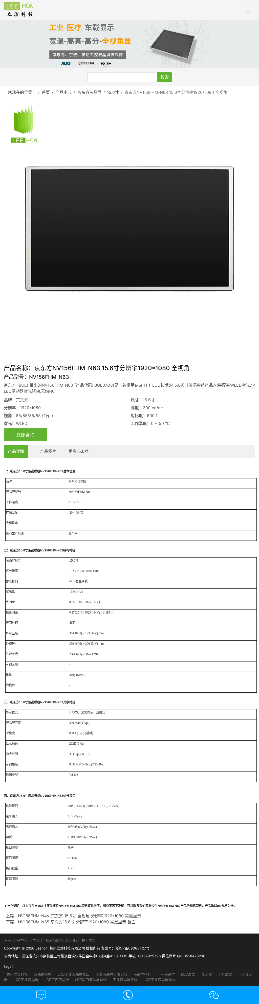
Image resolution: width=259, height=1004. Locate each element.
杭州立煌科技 (17, 974)
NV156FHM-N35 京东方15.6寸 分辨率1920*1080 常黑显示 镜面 (77, 921)
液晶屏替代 (142, 974)
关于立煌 (88, 940)
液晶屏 (10, 492)
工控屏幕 (224, 974)
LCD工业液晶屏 (25, 979)
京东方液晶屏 (89, 92)
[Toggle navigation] (248, 10)
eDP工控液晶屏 (56, 979)
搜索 (165, 77)
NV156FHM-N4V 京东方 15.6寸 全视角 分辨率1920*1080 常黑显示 (79, 915)
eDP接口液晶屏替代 (90, 979)
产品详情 (16, 451)
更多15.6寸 (79, 451)
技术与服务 (54, 940)
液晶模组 (34, 471)
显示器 (206, 974)
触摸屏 (10, 685)
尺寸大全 (36, 940)
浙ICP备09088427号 (132, 948)
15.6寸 (113, 92)
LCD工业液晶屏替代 (159, 979)
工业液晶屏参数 (125, 979)
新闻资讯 (72, 940)
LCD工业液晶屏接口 (73, 974)
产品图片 (48, 451)
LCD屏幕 (187, 974)
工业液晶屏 (165, 974)
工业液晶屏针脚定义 (111, 974)
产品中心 (63, 92)
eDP (70, 806)
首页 (46, 92)
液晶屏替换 (42, 974)
